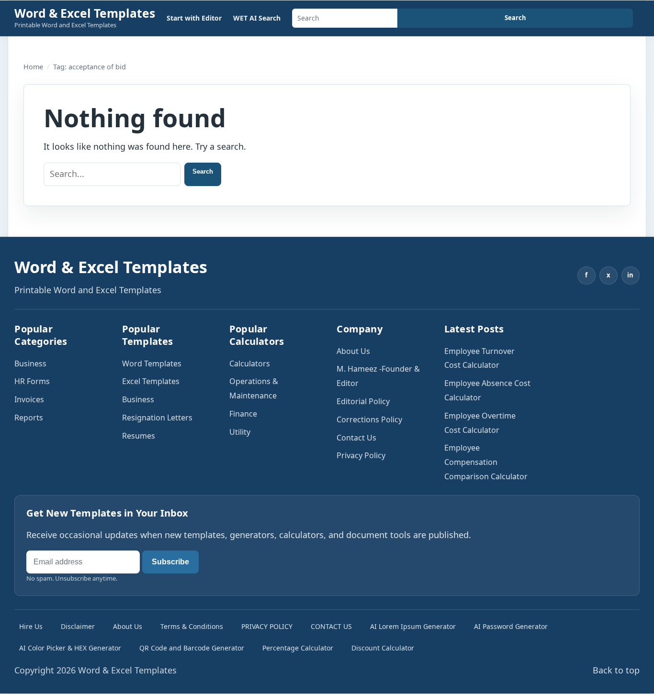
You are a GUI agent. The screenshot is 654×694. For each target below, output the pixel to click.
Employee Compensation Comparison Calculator (486, 462)
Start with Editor (194, 17)
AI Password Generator (511, 626)
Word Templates (151, 363)
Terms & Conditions (191, 626)
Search (515, 17)
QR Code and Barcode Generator (191, 647)
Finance (243, 413)
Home (33, 66)
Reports (28, 417)
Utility (239, 432)
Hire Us (31, 626)
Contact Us (356, 437)
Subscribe (170, 562)
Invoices (29, 399)
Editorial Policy (363, 401)
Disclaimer (78, 626)
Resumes (138, 435)
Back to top (616, 670)
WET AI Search (257, 17)
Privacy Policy (361, 455)
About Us (353, 351)
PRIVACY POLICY (267, 626)
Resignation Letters (157, 417)
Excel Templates (151, 381)
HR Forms (32, 381)
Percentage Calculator (297, 647)
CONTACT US (331, 626)
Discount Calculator (382, 647)
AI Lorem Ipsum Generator (413, 626)
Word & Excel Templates (84, 13)
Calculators (249, 363)
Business (30, 363)
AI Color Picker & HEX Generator (70, 647)
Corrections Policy (369, 419)
